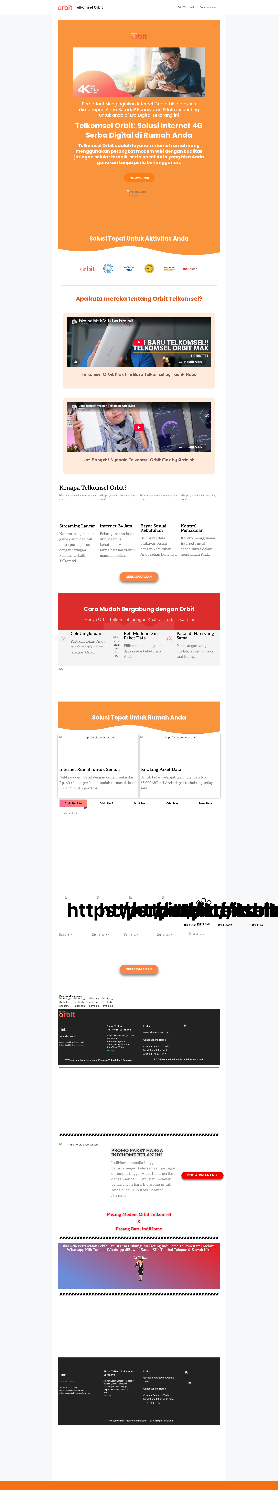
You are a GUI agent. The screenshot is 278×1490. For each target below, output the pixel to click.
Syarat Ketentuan (208, 7)
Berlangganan (139, 577)
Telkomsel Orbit (89, 7)
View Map (110, 1051)
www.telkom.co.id (67, 1381)
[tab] (73, 803)
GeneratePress (157, 1485)
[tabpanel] (139, 849)
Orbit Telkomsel (186, 7)
